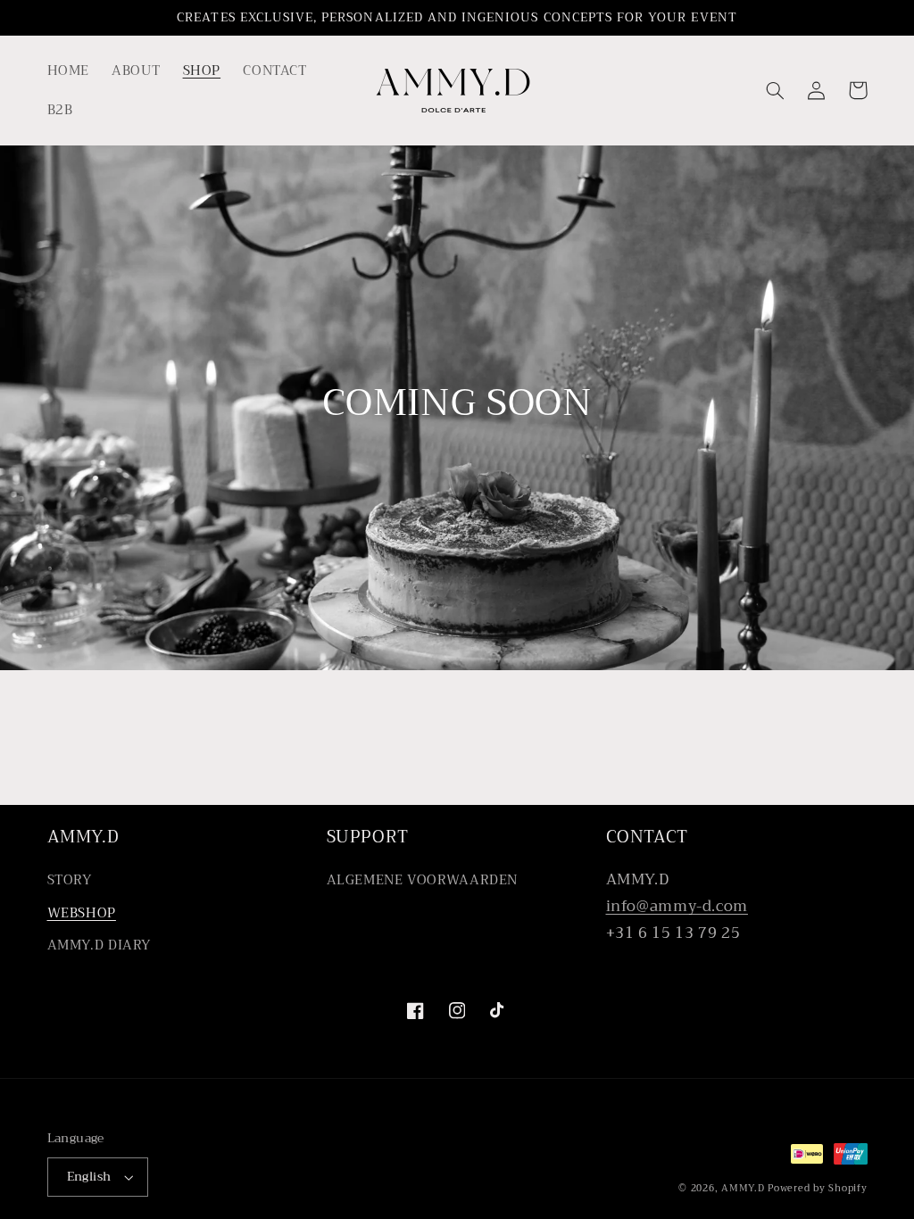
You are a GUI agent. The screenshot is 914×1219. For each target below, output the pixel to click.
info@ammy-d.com (677, 906)
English (89, 1176)
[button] (775, 90)
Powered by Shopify (817, 1188)
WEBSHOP (81, 913)
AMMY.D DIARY (99, 945)
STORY (69, 880)
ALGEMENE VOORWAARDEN (423, 880)
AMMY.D (742, 1188)
